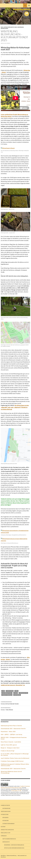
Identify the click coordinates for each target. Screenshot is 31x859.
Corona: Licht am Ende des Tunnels (10, 702)
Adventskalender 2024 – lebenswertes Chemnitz (13, 768)
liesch (8, 43)
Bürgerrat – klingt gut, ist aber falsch (10, 747)
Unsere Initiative (5, 805)
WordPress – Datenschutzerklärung (14, 845)
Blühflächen (10, 690)
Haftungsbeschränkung (9, 838)
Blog (2, 27)
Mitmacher (5, 820)
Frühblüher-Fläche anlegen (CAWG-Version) (12, 761)
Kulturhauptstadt (7, 692)
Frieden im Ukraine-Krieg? (7, 750)
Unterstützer (4, 814)
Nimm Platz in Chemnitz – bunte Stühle (11, 742)
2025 (3, 690)
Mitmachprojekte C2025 (10, 27)
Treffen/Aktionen (5, 811)
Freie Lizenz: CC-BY (16, 790)
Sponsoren (5, 817)
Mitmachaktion (23, 692)
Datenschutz (6, 841)
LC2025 (15, 692)
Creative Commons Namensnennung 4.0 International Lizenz (15, 786)
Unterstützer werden (8, 823)
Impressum (4, 835)
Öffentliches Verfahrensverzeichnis (14, 848)
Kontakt (3, 826)
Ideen (16, 690)
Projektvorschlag (7, 694)
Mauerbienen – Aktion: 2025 (8, 731)
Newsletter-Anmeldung (7, 829)
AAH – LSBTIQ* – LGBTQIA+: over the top (11, 734)
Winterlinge (17, 694)
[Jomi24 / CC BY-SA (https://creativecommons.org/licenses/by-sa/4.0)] (8, 148)
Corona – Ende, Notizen (7, 708)
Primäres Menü (29, 5)
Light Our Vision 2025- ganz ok (9, 745)
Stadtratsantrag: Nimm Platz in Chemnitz (11, 725)
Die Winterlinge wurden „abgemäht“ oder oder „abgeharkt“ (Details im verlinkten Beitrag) (15, 407)
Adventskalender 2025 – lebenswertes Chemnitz (13, 728)
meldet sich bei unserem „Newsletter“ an (13, 685)
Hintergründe (6, 808)
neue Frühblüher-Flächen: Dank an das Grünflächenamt (15, 758)
